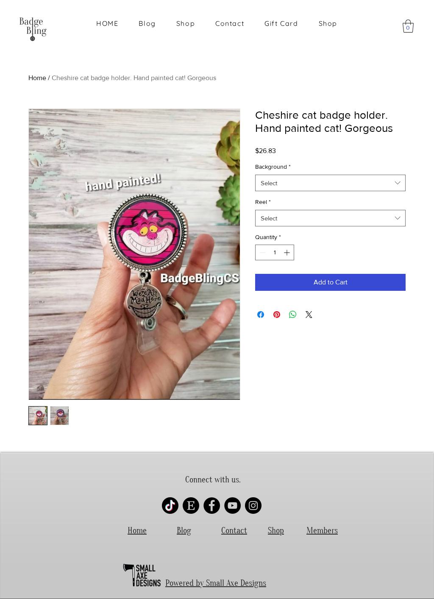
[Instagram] (253, 505)
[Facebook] (211, 505)
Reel (263, 201)
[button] (408, 26)
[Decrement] (261, 252)
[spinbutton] (274, 252)
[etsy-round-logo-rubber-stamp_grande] (191, 505)
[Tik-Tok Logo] (170, 505)
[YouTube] (232, 505)
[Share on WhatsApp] (293, 314)
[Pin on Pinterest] (277, 314)
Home (37, 77)
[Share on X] (309, 314)
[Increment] (287, 252)
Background (273, 166)
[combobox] (330, 183)
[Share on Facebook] (261, 314)
